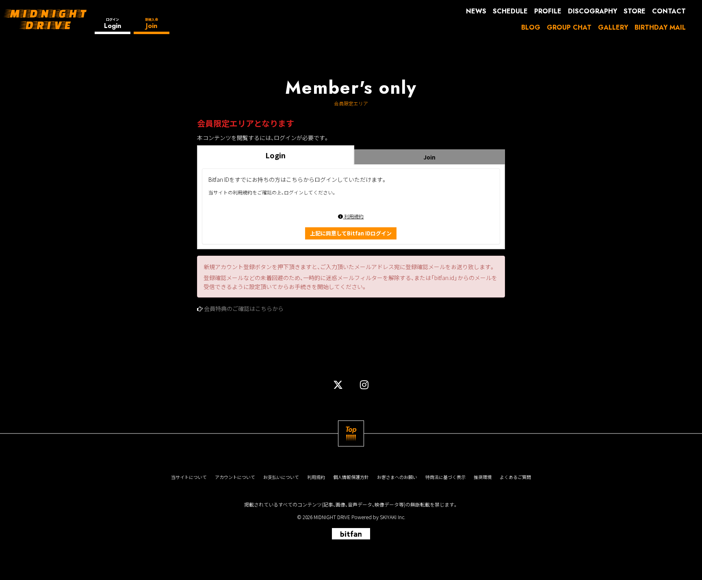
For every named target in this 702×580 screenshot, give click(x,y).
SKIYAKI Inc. (392, 516)
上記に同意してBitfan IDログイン (351, 233)
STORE (635, 11)
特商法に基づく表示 (445, 477)
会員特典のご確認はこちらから (244, 308)
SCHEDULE (510, 11)
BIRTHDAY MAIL (660, 27)
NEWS (476, 11)
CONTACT (669, 11)
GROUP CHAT (569, 27)
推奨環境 (483, 477)
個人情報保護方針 (351, 477)
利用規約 (353, 216)
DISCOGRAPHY (592, 11)
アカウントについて (235, 477)
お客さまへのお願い (397, 477)
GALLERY (613, 27)
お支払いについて (281, 477)
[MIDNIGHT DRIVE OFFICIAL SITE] (45, 19)
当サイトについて (189, 477)
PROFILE (547, 11)
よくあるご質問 (515, 477)
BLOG (530, 27)
